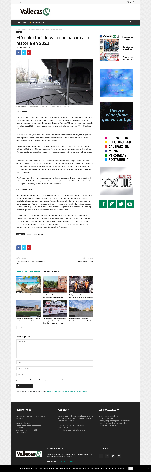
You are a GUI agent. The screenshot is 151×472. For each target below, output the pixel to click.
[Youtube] (133, 1)
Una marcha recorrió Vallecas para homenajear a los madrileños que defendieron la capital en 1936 (54, 321)
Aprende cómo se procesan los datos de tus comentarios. (67, 391)
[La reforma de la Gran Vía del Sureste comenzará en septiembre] (81, 308)
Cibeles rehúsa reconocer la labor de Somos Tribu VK (32, 262)
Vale (130, 468)
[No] (148, 469)
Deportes (19, 316)
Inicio (18, 29)
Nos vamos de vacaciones (25, 295)
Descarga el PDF (128, 38)
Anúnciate (66, 2)
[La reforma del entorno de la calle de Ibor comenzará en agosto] (55, 284)
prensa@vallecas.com (24, 423)
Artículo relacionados (28, 271)
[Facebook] (125, 1)
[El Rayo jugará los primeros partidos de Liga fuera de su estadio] (28, 308)
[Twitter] (130, 1)
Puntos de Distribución (128, 58)
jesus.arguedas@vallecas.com (74, 430)
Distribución (45, 2)
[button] (131, 23)
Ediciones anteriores (77, 2)
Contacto (37, 2)
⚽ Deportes (22, 22)
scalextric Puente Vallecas (35, 234)
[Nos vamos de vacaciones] (28, 284)
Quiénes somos (56, 2)
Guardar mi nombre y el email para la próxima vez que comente (41, 380)
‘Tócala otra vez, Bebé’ (85, 261)
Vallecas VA (23, 47)
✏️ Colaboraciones (36, 22)
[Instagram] (128, 1)
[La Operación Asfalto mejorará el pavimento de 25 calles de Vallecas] (81, 284)
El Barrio (24, 29)
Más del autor (51, 271)
